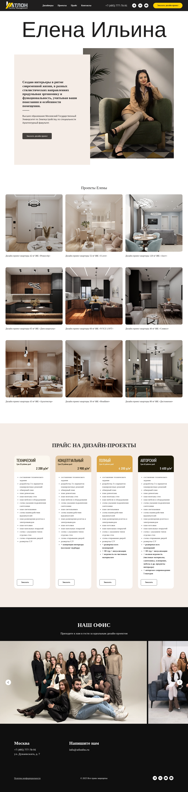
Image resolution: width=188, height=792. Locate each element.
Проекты (62, 5)
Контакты (86, 5)
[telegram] (134, 5)
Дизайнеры (48, 5)
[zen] (171, 779)
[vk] (140, 5)
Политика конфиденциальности (27, 778)
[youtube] (146, 5)
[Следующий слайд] (179, 682)
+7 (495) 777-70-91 (116, 5)
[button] (167, 5)
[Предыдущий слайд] (8, 682)
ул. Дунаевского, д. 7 (27, 753)
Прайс (74, 5)
